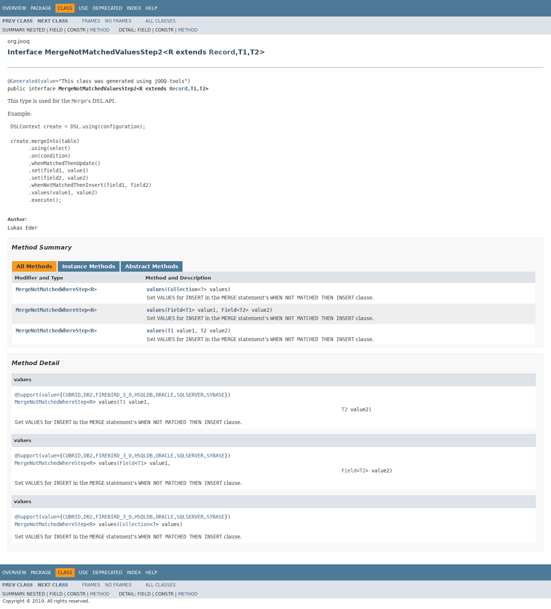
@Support (27, 395)
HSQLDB (144, 395)
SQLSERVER (190, 395)
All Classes (160, 21)
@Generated (22, 81)
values (156, 289)
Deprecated (107, 8)
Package (41, 8)
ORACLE (165, 395)
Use (83, 8)
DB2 (88, 395)
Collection (183, 289)
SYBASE (216, 395)
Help (151, 8)
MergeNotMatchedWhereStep (52, 289)
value (47, 81)
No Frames (118, 21)
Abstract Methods (151, 266)
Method (99, 30)
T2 (243, 310)
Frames (91, 21)
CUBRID (72, 395)
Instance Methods (88, 266)
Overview (14, 8)
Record (222, 52)
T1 (189, 310)
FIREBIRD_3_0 (114, 395)
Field (175, 310)
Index (134, 8)
